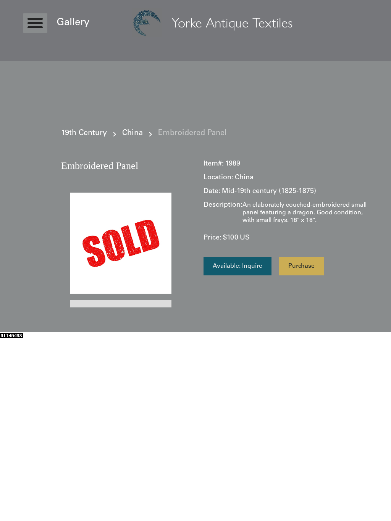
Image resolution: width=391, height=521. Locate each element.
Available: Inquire (237, 266)
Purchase (301, 266)
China (132, 133)
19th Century (84, 133)
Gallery (73, 23)
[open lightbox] (120, 243)
